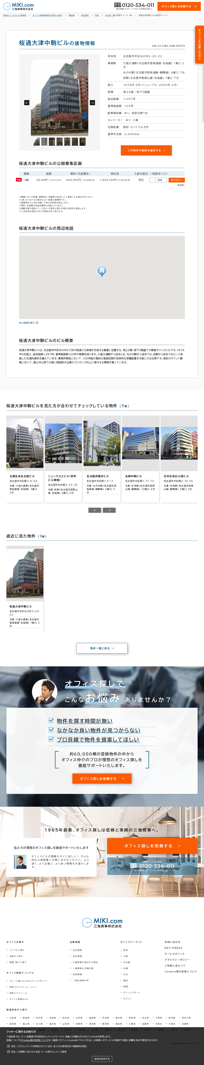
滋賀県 (145, 1024)
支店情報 (77, 956)
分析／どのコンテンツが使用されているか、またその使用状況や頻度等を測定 (49, 1046)
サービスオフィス (175, 954)
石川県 (39, 1024)
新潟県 (13, 1024)
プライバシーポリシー (177, 960)
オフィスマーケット (131, 942)
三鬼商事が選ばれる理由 (85, 962)
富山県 (26, 1024)
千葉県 (158, 1018)
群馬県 (132, 1018)
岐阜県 (92, 1024)
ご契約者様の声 (81, 980)
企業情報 (75, 942)
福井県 (52, 1024)
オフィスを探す (15, 942)
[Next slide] (109, 510)
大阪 (126, 956)
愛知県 (119, 1024)
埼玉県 (145, 1018)
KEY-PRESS (174, 948)
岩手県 (39, 1018)
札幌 (126, 968)
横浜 (126, 980)
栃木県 (119, 1018)
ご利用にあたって (175, 966)
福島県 (92, 1018)
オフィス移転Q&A (19, 999)
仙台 (126, 974)
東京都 (172, 1018)
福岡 (126, 986)
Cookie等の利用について (35, 1040)
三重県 (132, 1024)
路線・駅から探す (18, 962)
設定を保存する (102, 1059)
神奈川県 (186, 1018)
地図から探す (16, 956)
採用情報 (77, 974)
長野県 (79, 1024)
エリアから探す (17, 950)
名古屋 (127, 962)
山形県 (79, 1018)
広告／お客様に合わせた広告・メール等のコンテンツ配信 (39, 1052)
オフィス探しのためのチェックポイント (28, 981)
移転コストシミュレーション (23, 987)
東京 (126, 950)
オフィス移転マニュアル (20, 973)
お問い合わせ (173, 942)
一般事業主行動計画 (83, 968)
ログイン (128, 999)
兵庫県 (185, 1024)
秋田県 (66, 1018)
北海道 (13, 1018)
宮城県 (52, 1018)
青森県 (26, 1018)
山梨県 (66, 1024)
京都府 (158, 1024)
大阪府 (172, 1024)
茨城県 (105, 1018)
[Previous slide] (94, 510)
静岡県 (105, 1024)
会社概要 (77, 950)
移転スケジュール (18, 993)
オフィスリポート (132, 992)
